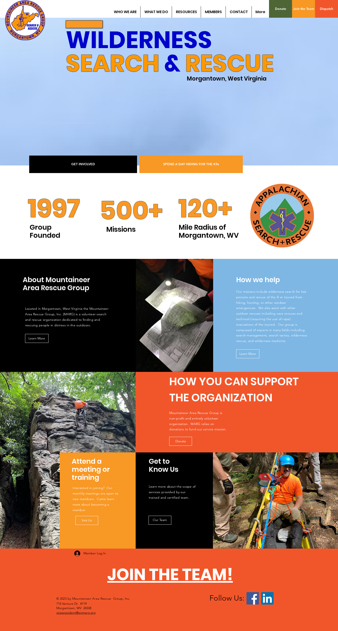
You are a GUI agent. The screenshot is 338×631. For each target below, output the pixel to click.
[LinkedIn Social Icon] (267, 598)
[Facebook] (252, 598)
